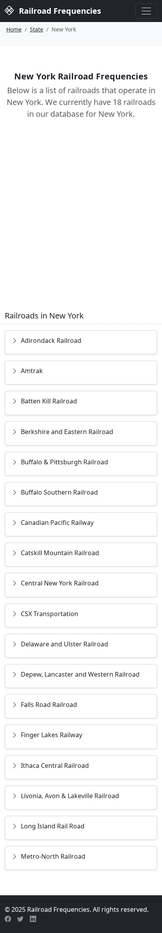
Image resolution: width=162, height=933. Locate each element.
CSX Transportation (49, 613)
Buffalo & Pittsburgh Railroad (64, 462)
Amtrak (32, 370)
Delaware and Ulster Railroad (64, 644)
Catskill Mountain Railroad (60, 552)
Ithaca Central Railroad (55, 765)
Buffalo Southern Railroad (59, 492)
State (36, 29)
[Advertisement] (81, 221)
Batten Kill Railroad (49, 401)
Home (14, 29)
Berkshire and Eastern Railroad (67, 431)
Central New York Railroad (60, 583)
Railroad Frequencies (59, 11)
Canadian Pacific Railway (57, 522)
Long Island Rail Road (53, 826)
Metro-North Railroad (53, 856)
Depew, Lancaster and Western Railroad (80, 674)
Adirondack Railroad (51, 340)
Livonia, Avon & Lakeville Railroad (70, 795)
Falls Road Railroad (49, 704)
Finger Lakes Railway (51, 735)
